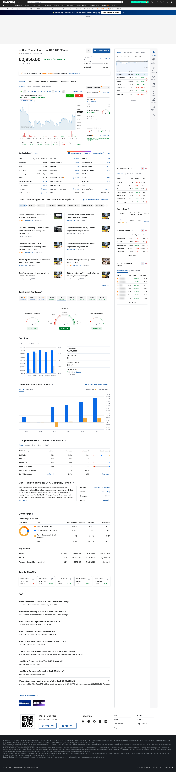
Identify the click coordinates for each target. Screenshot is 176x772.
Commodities (128, 52)
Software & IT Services (102, 487)
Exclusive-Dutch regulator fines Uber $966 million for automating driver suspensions (34, 230)
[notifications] (168, 2)
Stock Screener (94, 6)
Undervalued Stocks (116, 9)
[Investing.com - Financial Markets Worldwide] (11, 2)
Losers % (138, 174)
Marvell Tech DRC (25, 578)
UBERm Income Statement (34, 384)
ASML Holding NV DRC (101, 578)
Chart (30, 82)
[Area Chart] (25, 91)
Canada (14, 9)
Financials (54, 82)
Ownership (36, 86)
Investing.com (29, 220)
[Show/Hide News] (63, 91)
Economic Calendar (81, 6)
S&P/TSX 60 (121, 78)
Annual (21, 389)
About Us (140, 715)
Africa (93, 9)
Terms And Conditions (143, 767)
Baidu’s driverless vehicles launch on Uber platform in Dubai (34, 274)
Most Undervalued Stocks (124, 264)
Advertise (140, 719)
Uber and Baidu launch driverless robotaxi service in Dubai (80, 216)
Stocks (7, 9)
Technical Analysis (30, 292)
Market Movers (123, 168)
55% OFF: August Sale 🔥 (140, 2)
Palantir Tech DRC (63, 578)
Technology (106, 492)
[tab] (23, 298)
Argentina (106, 500)
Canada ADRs (46, 9)
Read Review (146, 220)
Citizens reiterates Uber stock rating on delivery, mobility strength (83, 274)
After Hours (21, 9)
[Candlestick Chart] (21, 91)
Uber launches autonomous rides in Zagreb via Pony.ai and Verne (81, 245)
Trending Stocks (123, 230)
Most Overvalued (136, 270)
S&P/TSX (120, 74)
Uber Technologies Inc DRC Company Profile (45, 482)
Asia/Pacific (87, 9)
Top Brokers (122, 209)
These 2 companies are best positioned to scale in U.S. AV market (35, 216)
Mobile (116, 719)
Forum (73, 82)
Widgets (116, 728)
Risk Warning (169, 767)
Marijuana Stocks (56, 9)
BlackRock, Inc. (24, 558)
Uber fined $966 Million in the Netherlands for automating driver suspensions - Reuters (32, 246)
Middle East (79, 9)
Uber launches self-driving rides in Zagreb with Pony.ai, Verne (81, 229)
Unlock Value (104, 59)
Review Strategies (74, 73)
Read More (23, 500)
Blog (115, 715)
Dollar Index (120, 94)
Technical (65, 82)
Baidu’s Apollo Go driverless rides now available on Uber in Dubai (34, 261)
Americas (65, 9)
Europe (72, 9)
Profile (29, 86)
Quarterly (29, 389)
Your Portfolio (118, 724)
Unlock (51, 474)
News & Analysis (41, 82)
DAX (118, 91)
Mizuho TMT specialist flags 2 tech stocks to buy (81, 261)
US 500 (119, 84)
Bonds (137, 52)
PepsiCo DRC (43, 578)
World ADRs (37, 9)
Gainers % (130, 174)
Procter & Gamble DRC (83, 578)
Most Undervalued (122, 270)
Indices (119, 52)
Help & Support (142, 724)
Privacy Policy (157, 767)
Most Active (120, 174)
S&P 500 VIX (121, 87)
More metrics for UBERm (101, 153)
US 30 (119, 81)
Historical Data (46, 86)
